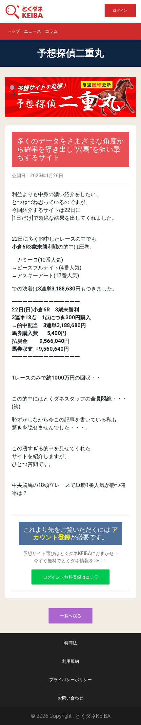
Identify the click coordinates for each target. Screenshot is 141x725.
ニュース (32, 31)
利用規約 (70, 661)
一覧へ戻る (70, 616)
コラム (51, 31)
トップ (13, 31)
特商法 (70, 643)
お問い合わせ (70, 698)
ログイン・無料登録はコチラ (70, 577)
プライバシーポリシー (70, 679)
